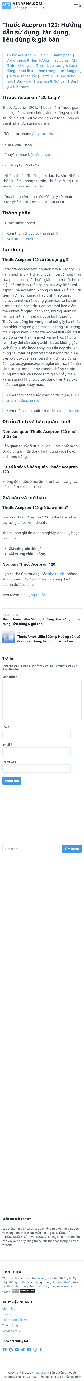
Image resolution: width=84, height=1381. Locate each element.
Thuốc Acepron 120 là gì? (27, 55)
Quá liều (26, 70)
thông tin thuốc (19, 1282)
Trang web (9, 761)
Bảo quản (24, 81)
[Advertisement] (42, 816)
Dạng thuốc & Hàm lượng (28, 60)
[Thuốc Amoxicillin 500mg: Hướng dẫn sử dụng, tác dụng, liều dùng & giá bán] (8, 637)
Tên (5, 727)
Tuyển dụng (10, 1325)
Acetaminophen (20, 238)
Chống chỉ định (30, 65)
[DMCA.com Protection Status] (23, 1292)
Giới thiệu (8, 1308)
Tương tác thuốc (23, 76)
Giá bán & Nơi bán (51, 81)
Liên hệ (7, 1314)
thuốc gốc (41, 1286)
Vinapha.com (28, 3)
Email (7, 744)
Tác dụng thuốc (33, 594)
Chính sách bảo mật (15, 1320)
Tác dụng (60, 60)
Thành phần (62, 55)
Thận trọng (46, 70)
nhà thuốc (56, 574)
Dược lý (47, 76)
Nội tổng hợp (39, 154)
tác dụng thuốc (62, 1282)
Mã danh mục (11, 1331)
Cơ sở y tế (43, 1278)
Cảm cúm (71, 410)
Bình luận (9, 677)
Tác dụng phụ (70, 70)
